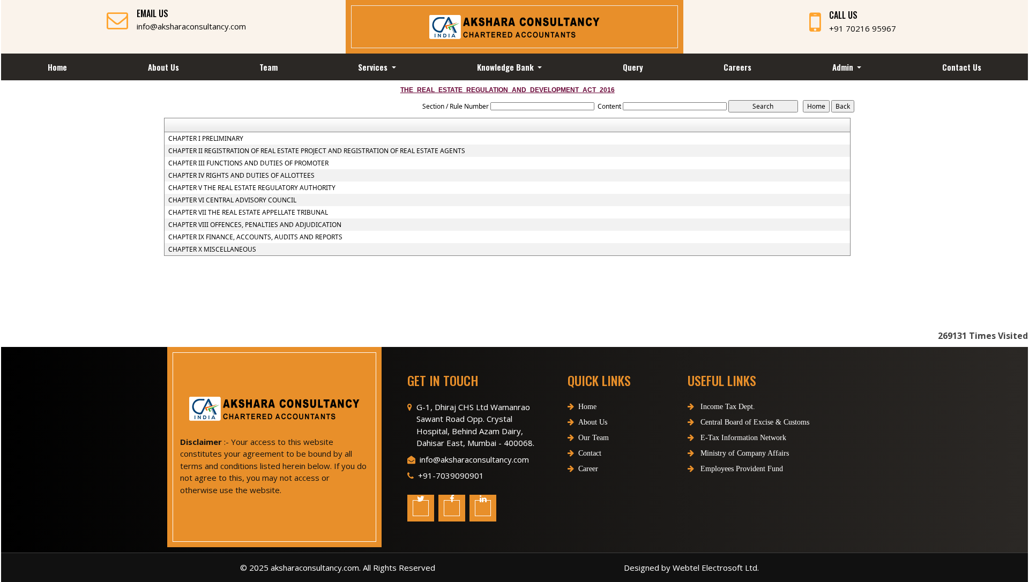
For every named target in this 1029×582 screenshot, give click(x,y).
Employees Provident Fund (740, 469)
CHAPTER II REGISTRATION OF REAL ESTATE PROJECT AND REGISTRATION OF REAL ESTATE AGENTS (316, 151)
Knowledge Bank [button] (506, 67)
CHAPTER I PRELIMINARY (205, 138)
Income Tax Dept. (726, 407)
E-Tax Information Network (742, 438)
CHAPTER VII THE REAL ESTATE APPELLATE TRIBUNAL (248, 212)
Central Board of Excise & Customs (753, 422)
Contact (589, 453)
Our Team (593, 438)
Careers (737, 67)
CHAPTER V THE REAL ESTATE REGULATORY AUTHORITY (251, 188)
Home (57, 67)
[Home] (514, 26)
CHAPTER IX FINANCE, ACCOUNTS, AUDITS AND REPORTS (255, 237)
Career (588, 469)
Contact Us (961, 67)
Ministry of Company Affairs (743, 453)
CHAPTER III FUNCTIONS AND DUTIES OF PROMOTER (248, 163)
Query (633, 67)
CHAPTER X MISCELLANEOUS (212, 249)
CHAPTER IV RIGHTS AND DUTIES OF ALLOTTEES (241, 175)
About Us (163, 67)
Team (268, 67)
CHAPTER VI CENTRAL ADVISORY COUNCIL (232, 200)
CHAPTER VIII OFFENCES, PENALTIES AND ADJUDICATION (254, 225)
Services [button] (374, 67)
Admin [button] (843, 67)
